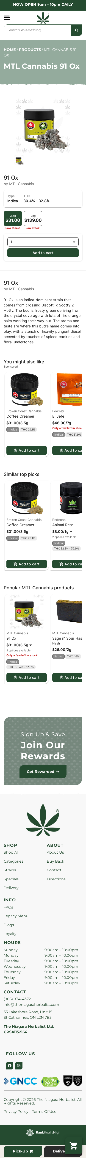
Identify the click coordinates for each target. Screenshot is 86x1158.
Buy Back (55, 861)
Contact (54, 870)
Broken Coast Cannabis (24, 411)
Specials (11, 879)
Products (30, 50)
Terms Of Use (44, 1111)
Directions (56, 879)
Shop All (11, 852)
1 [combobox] (11, 242)
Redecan (59, 520)
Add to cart (43, 252)
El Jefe (58, 416)
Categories (13, 861)
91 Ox (11, 638)
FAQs (8, 907)
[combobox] (37, 30)
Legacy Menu (16, 916)
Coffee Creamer (20, 416)
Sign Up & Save (43, 734)
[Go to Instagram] (18, 1065)
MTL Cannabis (17, 633)
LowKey (58, 411)
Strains (10, 870)
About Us (55, 852)
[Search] (76, 30)
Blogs (9, 925)
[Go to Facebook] (9, 1065)
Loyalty (10, 934)
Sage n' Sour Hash (68, 638)
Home (10, 50)
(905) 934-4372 (17, 999)
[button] (7, 17)
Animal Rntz (62, 525)
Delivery (11, 888)
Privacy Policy (16, 1111)
